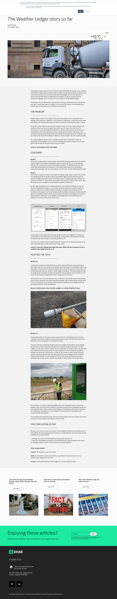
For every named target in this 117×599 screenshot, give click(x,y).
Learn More (16, 489)
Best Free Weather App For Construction (89, 480)
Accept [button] (80, 11)
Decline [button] (87, 11)
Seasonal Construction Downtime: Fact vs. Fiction (57, 480)
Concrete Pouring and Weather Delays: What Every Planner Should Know (23, 481)
